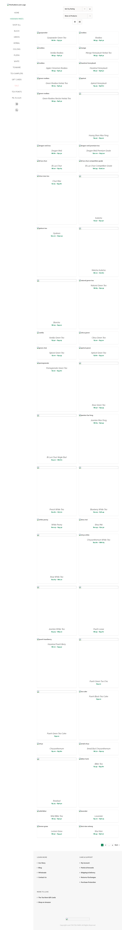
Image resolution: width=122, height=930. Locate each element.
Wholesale (42, 873)
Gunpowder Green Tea (56, 38)
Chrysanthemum (57, 749)
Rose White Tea (56, 577)
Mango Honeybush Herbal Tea (99, 53)
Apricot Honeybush (99, 83)
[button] (16, 110)
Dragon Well (56, 151)
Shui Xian (99, 831)
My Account (85, 863)
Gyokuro (56, 233)
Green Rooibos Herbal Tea (57, 83)
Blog (40, 868)
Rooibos (98, 38)
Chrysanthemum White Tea (98, 540)
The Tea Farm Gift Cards (47, 897)
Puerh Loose (98, 629)
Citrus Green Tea (99, 338)
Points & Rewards (87, 868)
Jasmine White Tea (57, 629)
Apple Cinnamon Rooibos (56, 68)
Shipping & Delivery (88, 873)
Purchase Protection (88, 882)
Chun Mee (56, 181)
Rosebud (57, 801)
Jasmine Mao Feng (99, 420)
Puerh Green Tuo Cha (99, 681)
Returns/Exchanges (88, 877)
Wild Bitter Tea (57, 816)
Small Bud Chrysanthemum (98, 749)
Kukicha (98, 218)
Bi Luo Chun (57, 166)
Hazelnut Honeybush (98, 68)
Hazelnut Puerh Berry (57, 644)
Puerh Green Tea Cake (56, 733)
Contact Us (42, 877)
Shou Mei (99, 525)
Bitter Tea (99, 764)
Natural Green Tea (99, 285)
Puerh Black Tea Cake (98, 696)
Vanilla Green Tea (56, 338)
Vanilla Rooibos (56, 53)
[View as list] (79, 22)
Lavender (99, 816)
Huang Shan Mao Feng (98, 135)
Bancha (56, 322)
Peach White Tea (57, 509)
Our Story (41, 863)
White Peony (56, 525)
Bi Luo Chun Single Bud (57, 457)
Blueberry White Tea (98, 509)
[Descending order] (90, 9)
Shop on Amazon (44, 902)
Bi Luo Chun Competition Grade (98, 166)
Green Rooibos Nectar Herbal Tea (57, 98)
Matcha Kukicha (99, 270)
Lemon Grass (56, 831)
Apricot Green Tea (98, 353)
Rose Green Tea (98, 405)
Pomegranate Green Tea (56, 368)
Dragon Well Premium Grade (98, 151)
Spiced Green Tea (56, 353)
